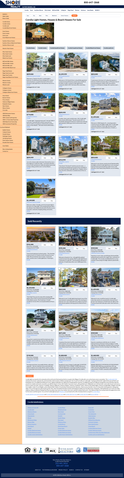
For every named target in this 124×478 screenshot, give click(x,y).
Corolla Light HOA (112, 379)
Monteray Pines (62, 422)
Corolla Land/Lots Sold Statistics (96, 434)
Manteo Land (6, 84)
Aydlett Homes (6, 130)
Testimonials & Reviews (49, 470)
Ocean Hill (90, 407)
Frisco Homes (6, 99)
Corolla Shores (61, 424)
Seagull (29, 428)
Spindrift (60, 416)
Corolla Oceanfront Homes (75, 48)
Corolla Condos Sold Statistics (35, 434)
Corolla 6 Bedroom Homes (64, 430)
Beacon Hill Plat (94, 394)
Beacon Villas (31, 422)
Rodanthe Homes (7, 104)
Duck (31, 10)
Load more (30, 376)
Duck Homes (6, 31)
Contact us (5, 151)
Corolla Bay (91, 409)
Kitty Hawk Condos (7, 54)
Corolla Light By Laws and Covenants (35, 394)
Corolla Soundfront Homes (57, 48)
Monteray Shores (32, 411)
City (34, 15)
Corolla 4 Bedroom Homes (94, 428)
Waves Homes (6, 108)
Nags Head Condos (7, 75)
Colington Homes (7, 88)
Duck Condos (6, 33)
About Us (38, 470)
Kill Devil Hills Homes (8, 61)
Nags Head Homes (7, 71)
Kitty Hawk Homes (7, 51)
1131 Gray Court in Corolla (33, 159)
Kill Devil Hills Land (7, 65)
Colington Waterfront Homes (10, 92)
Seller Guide (6, 16)
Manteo (77, 10)
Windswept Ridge (32, 420)
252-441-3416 (61, 463)
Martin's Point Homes (8, 48)
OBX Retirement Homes (9, 113)
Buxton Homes (6, 97)
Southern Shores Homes (9, 41)
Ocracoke (5, 110)
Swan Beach (31, 426)
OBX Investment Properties (10, 124)
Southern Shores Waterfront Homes (12, 43)
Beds (40, 15)
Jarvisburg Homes (7, 138)
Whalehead (62, 391)
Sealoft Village (61, 418)
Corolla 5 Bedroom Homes (34, 430)
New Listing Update (8, 149)
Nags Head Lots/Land (8, 73)
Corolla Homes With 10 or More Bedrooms (99, 432)
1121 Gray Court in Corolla (33, 202)
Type (28, 15)
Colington (63, 10)
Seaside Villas (91, 418)
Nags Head (70, 10)
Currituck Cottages (93, 422)
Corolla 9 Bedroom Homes (64, 432)
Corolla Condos (6, 23)
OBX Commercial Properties (10, 117)
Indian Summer (92, 416)
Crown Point (91, 411)
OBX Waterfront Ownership (10, 121)
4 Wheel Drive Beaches (94, 420)
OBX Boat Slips (6, 115)
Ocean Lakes (61, 428)
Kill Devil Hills (55, 10)
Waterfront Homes (7, 58)
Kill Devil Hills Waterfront (9, 67)
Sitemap (86, 470)
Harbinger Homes (7, 136)
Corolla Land (6, 26)
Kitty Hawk (48, 10)
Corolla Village (96, 391)
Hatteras (83, 10)
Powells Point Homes (8, 142)
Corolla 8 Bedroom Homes (34, 432)
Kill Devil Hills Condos (8, 63)
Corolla (27, 10)
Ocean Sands (31, 414)
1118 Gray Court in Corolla (33, 76)
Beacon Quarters (32, 424)
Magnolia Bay (31, 416)
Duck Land (5, 35)
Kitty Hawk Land (7, 56)
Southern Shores (38, 10)
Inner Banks (90, 10)
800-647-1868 (62, 466)
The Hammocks (92, 414)
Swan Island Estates (93, 424)
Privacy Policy (63, 470)
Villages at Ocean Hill (33, 407)
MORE (28, 85)
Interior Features (64, 15)
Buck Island (61, 411)
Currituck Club (61, 414)
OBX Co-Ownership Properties (10, 119)
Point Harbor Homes (8, 140)
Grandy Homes (6, 134)
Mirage (29, 418)
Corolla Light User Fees (71, 394)
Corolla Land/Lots (108, 48)
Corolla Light (31, 409)
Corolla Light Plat (83, 394)
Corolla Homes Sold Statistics (65, 434)
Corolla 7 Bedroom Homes (94, 430)
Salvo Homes (6, 106)
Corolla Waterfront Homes (9, 28)
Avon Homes (6, 95)
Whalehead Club (62, 409)
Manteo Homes (6, 80)
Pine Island (60, 420)
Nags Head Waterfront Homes (10, 77)
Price (47, 15)
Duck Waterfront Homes (9, 37)
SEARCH (97, 10)
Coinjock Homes (7, 132)
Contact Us (78, 470)
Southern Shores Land (8, 45)
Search (74, 15)
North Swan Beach (62, 426)
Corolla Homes (6, 21)
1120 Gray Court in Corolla (97, 253)
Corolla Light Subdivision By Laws (54, 394)
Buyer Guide (6, 18)
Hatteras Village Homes (9, 102)
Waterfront (54, 15)
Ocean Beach (91, 426)
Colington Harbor (7, 90)
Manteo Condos (7, 82)
